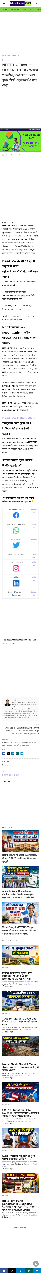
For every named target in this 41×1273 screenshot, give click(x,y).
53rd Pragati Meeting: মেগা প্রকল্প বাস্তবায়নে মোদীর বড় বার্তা (18, 1157)
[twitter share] (8, 753)
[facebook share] (3, 753)
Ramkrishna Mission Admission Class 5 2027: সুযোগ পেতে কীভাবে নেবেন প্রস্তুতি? (19, 858)
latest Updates (8, 1059)
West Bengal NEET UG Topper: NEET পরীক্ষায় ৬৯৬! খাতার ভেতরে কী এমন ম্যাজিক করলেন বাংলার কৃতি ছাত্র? (19, 930)
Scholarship (7, 1013)
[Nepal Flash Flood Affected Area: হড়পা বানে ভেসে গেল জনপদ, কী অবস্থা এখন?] (20, 1046)
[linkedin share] (12, 753)
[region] (20, 31)
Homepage (6, 55)
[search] (37, 3)
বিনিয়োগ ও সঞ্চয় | (15, 9)
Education (16, 55)
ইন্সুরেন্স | (31, 9)
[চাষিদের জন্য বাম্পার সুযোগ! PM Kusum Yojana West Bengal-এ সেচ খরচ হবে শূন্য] (20, 955)
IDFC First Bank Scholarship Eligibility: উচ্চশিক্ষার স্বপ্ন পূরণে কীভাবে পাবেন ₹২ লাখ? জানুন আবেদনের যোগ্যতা (20, 1205)
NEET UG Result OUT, (18, 417)
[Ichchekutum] (20, 3)
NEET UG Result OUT (10, 775)
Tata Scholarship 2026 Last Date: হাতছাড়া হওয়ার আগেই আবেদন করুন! (19, 1021)
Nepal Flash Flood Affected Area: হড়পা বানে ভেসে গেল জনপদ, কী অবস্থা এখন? (20, 1067)
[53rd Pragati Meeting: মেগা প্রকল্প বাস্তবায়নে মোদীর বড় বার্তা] (20, 1138)
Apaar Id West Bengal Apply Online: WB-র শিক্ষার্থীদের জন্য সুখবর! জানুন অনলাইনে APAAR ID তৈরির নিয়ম (18, 894)
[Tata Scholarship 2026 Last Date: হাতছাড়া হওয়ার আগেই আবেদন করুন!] (20, 1001)
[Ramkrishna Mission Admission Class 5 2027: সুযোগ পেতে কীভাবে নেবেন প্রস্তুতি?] (20, 841)
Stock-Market (7, 1104)
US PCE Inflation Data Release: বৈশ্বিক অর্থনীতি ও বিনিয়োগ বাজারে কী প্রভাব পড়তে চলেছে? (20, 1112)
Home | (5, 9)
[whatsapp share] (17, 753)
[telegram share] (21, 753)
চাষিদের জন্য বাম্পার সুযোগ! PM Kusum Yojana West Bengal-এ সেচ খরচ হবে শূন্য (17, 975)
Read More (27, 984)
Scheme (5, 967)
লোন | (24, 9)
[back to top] (36, 1264)
